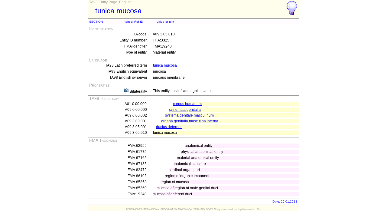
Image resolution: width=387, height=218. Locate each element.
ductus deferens (169, 127)
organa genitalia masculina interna (189, 121)
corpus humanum (187, 104)
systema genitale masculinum (189, 115)
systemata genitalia (185, 109)
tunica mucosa (165, 65)
